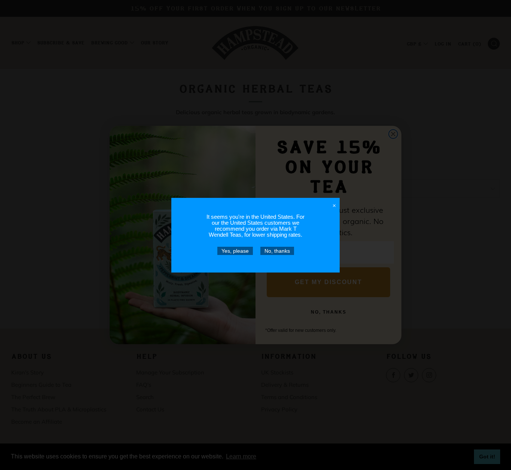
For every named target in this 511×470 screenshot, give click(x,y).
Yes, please (235, 251)
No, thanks (277, 251)
